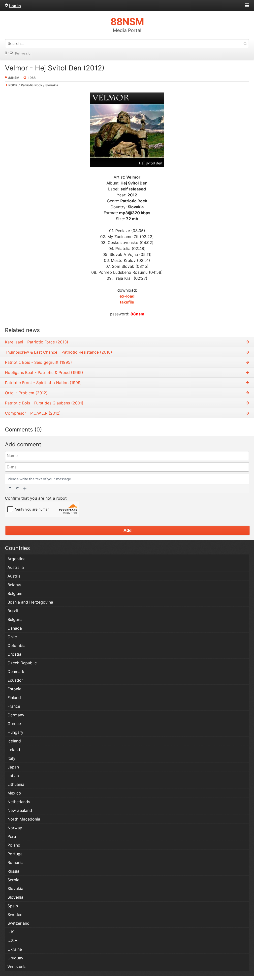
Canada (14, 628)
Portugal (15, 853)
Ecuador (15, 680)
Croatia (14, 654)
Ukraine (14, 949)
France (13, 706)
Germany (15, 714)
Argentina (16, 558)
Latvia (13, 775)
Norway (14, 827)
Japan (13, 766)
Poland (13, 845)
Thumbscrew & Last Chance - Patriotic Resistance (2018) (58, 352)
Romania (15, 862)
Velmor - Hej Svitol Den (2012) (54, 68)
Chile (12, 636)
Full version (23, 53)
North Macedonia (23, 819)
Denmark (15, 671)
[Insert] (25, 488)
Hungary (15, 732)
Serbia (13, 879)
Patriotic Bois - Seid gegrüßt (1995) (38, 362)
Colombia (16, 645)
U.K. (11, 931)
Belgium (14, 593)
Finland (14, 697)
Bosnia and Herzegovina (30, 602)
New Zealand (19, 810)
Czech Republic (22, 662)
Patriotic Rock (31, 85)
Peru (11, 836)
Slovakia (51, 85)
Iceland (14, 740)
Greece (14, 723)
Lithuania (15, 784)
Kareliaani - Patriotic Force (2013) (36, 341)
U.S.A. (12, 940)
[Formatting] (10, 488)
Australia (15, 567)
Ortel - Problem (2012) (26, 392)
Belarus (14, 584)
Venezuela (17, 966)
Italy (11, 758)
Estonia (14, 688)
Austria (14, 576)
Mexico (14, 793)
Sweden (14, 914)
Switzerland (18, 923)
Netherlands (18, 801)
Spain (12, 905)
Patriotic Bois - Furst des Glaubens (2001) (44, 402)
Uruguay (15, 957)
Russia (13, 871)
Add (127, 530)
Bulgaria (15, 619)
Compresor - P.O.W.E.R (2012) (33, 413)
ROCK (13, 85)
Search (245, 43)
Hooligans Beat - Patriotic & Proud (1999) (44, 372)
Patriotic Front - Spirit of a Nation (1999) (43, 382)
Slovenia (15, 897)
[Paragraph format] (17, 488)
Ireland (13, 749)
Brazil (12, 610)
